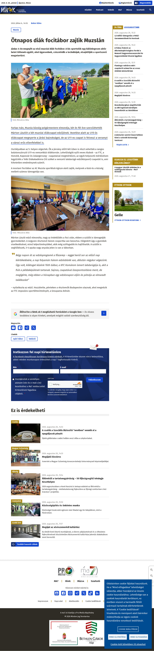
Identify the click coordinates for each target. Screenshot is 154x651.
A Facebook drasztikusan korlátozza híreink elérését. (38, 356)
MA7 (56, 581)
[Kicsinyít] (151, 576)
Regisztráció (126, 3)
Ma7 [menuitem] (120, 10)
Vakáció (32, 339)
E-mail (63, 367)
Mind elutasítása (117, 637)
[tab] (118, 27)
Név (15, 367)
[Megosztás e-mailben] (13, 328)
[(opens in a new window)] (56, 593)
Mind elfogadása (138, 637)
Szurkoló (95, 581)
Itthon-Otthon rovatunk (127, 220)
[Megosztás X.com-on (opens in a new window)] (33, 328)
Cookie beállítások (93, 601)
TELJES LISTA (121, 145)
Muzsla (16, 30)
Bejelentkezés (108, 3)
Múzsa (80, 581)
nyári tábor (18, 339)
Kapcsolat (58, 601)
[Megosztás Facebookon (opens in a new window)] (20, 328)
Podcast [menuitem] (99, 10)
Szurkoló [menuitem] (140, 10)
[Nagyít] (151, 570)
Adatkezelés (74, 601)
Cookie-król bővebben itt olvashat (128, 644)
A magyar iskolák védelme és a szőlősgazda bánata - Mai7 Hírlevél (128, 169)
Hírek (68, 581)
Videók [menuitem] (111, 10)
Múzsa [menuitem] (129, 10)
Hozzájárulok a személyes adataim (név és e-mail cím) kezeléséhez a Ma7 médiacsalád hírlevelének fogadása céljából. (30, 386)
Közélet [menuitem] (88, 10)
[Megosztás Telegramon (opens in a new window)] (27, 328)
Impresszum (43, 601)
